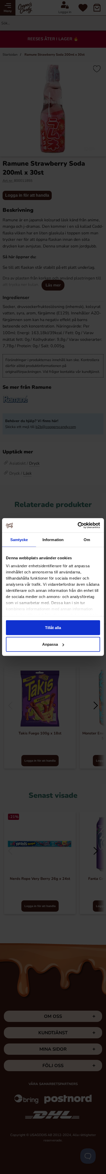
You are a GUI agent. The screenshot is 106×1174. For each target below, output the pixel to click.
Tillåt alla (53, 627)
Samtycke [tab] (19, 539)
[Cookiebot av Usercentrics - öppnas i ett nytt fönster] (77, 525)
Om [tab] (87, 539)
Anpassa (50, 644)
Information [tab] (53, 539)
